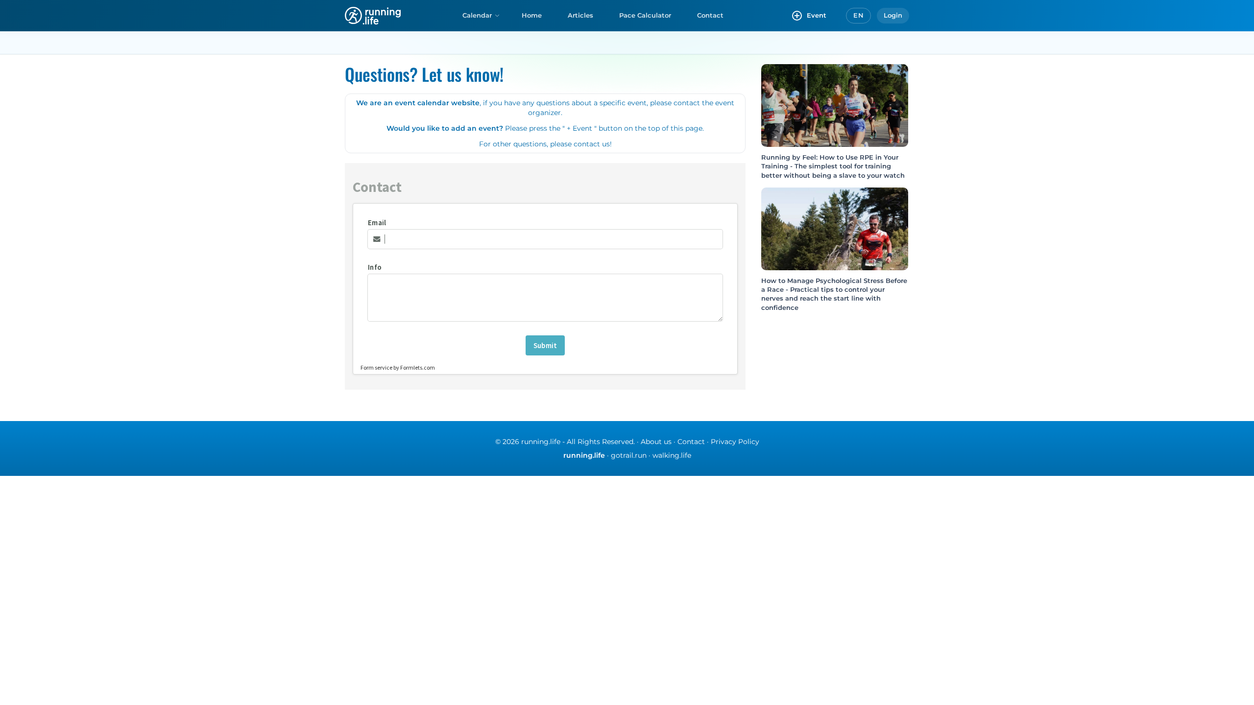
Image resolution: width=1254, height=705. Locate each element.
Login (893, 15)
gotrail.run (629, 455)
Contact (710, 15)
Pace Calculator (645, 15)
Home (532, 15)
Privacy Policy (735, 441)
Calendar (477, 15)
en (858, 15)
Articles (580, 15)
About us (656, 441)
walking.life (671, 455)
